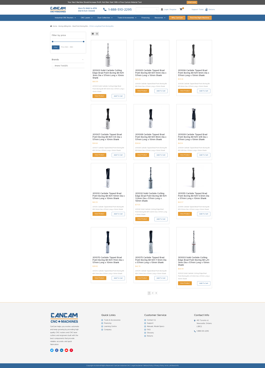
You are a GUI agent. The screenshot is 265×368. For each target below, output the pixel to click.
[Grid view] (93, 34)
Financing (145, 18)
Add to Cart (118, 96)
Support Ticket (198, 9)
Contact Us (151, 320)
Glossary (150, 333)
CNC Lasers (85, 18)
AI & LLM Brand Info (172, 365)
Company (107, 329)
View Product (99, 96)
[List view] (97, 34)
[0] (180, 9)
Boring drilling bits (65, 26)
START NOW (192, 2)
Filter (55, 47)
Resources (159, 18)
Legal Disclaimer (137, 365)
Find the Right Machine (199, 18)
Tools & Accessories (126, 18)
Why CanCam (177, 18)
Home (55, 26)
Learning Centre (110, 326)
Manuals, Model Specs (155, 326)
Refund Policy (148, 365)
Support (150, 323)
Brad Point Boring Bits (80, 26)
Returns (150, 336)
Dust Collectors (104, 18)
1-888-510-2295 (119, 9)
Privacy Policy (159, 365)
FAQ (149, 329)
